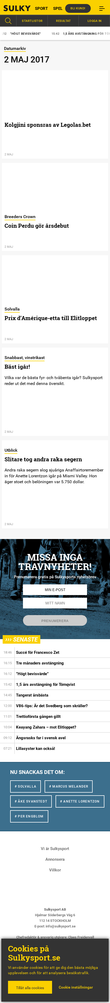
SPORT (41, 8)
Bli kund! (77, 8)
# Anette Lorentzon (80, 801)
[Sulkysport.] (13, 8)
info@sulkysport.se (61, 926)
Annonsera (55, 859)
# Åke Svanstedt (31, 801)
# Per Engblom (29, 816)
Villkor (55, 870)
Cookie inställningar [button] (76, 987)
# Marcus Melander (68, 786)
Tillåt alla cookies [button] (30, 988)
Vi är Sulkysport (55, 848)
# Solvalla (25, 786)
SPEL (57, 8)
